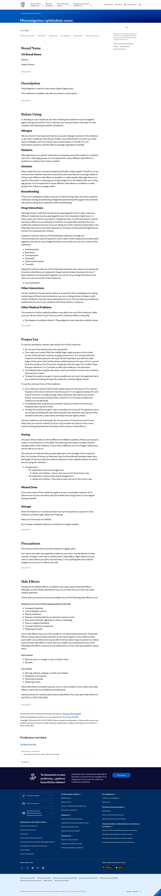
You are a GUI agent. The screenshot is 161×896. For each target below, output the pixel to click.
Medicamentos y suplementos (31, 13)
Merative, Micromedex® (71, 714)
